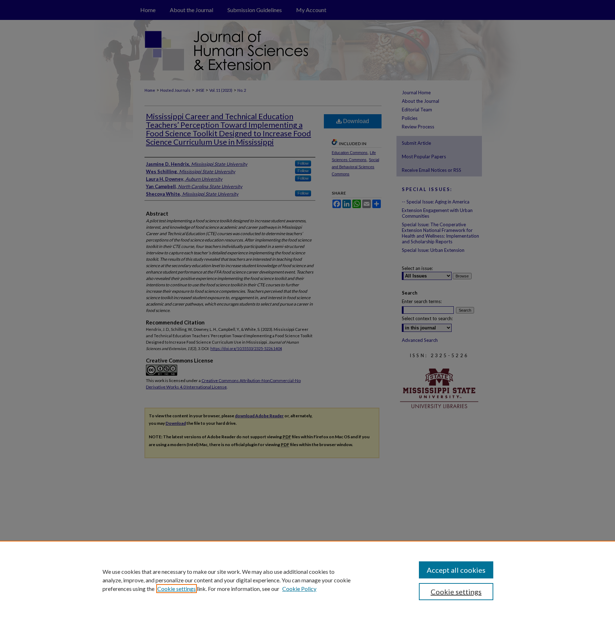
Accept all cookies (456, 570)
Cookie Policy (299, 588)
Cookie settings (176, 588)
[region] (307, 580)
